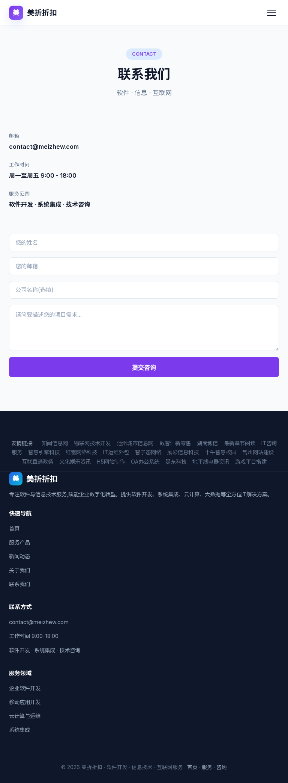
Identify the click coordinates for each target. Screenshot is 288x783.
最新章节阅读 (239, 443)
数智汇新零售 (175, 443)
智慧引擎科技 (44, 452)
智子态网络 (148, 452)
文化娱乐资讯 (75, 461)
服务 (207, 767)
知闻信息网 (55, 443)
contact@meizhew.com (39, 622)
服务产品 (19, 542)
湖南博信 (207, 443)
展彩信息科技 (183, 452)
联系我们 (19, 584)
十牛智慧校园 (220, 452)
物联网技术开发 (92, 443)
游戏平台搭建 (251, 461)
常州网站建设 (258, 452)
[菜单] (271, 13)
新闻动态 (19, 556)
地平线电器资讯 (210, 461)
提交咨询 (144, 367)
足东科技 (175, 461)
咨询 (221, 767)
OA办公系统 (145, 461)
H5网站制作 (111, 461)
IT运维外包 (116, 452)
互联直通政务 (37, 461)
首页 (14, 528)
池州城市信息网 (135, 443)
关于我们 (19, 570)
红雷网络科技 (81, 452)
